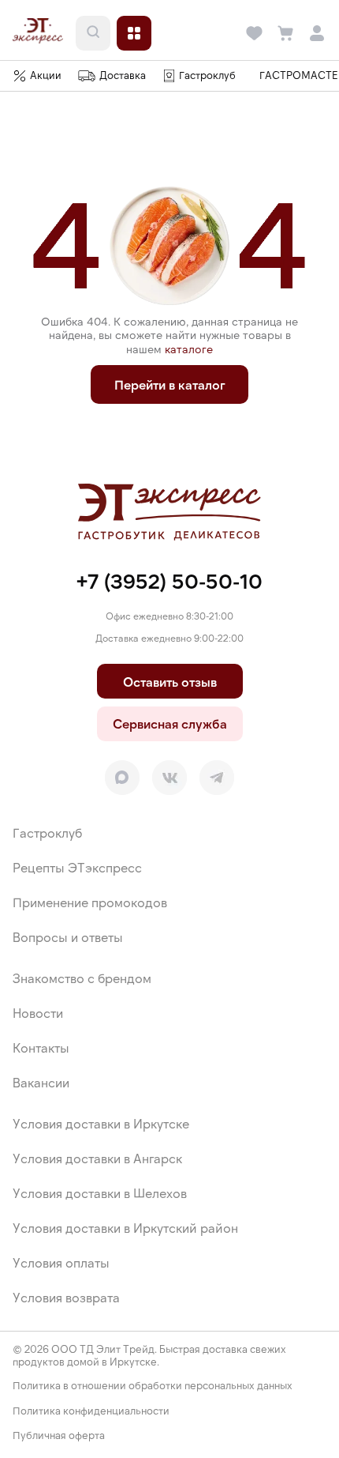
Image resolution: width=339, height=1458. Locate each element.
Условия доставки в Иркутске (101, 1123)
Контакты (41, 1047)
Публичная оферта (59, 1435)
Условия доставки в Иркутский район (125, 1227)
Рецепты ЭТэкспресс (77, 867)
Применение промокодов (90, 902)
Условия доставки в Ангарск (97, 1158)
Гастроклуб (47, 832)
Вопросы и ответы (68, 936)
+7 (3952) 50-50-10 (169, 580)
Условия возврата (66, 1297)
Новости (38, 1012)
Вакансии (41, 1082)
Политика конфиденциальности (91, 1411)
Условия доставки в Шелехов (100, 1192)
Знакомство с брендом (82, 977)
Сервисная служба (170, 723)
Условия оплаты (61, 1262)
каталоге (189, 349)
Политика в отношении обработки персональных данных (152, 1386)
